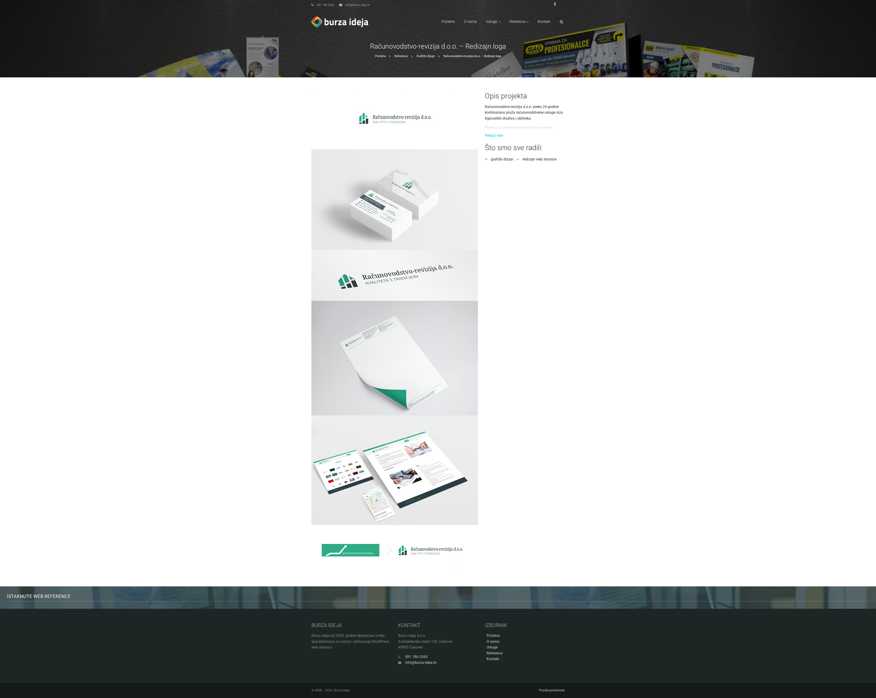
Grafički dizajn (426, 56)
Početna (448, 21)
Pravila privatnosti (552, 690)
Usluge (491, 21)
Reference (517, 21)
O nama (470, 21)
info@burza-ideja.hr (357, 5)
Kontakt (544, 21)
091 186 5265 (325, 5)
